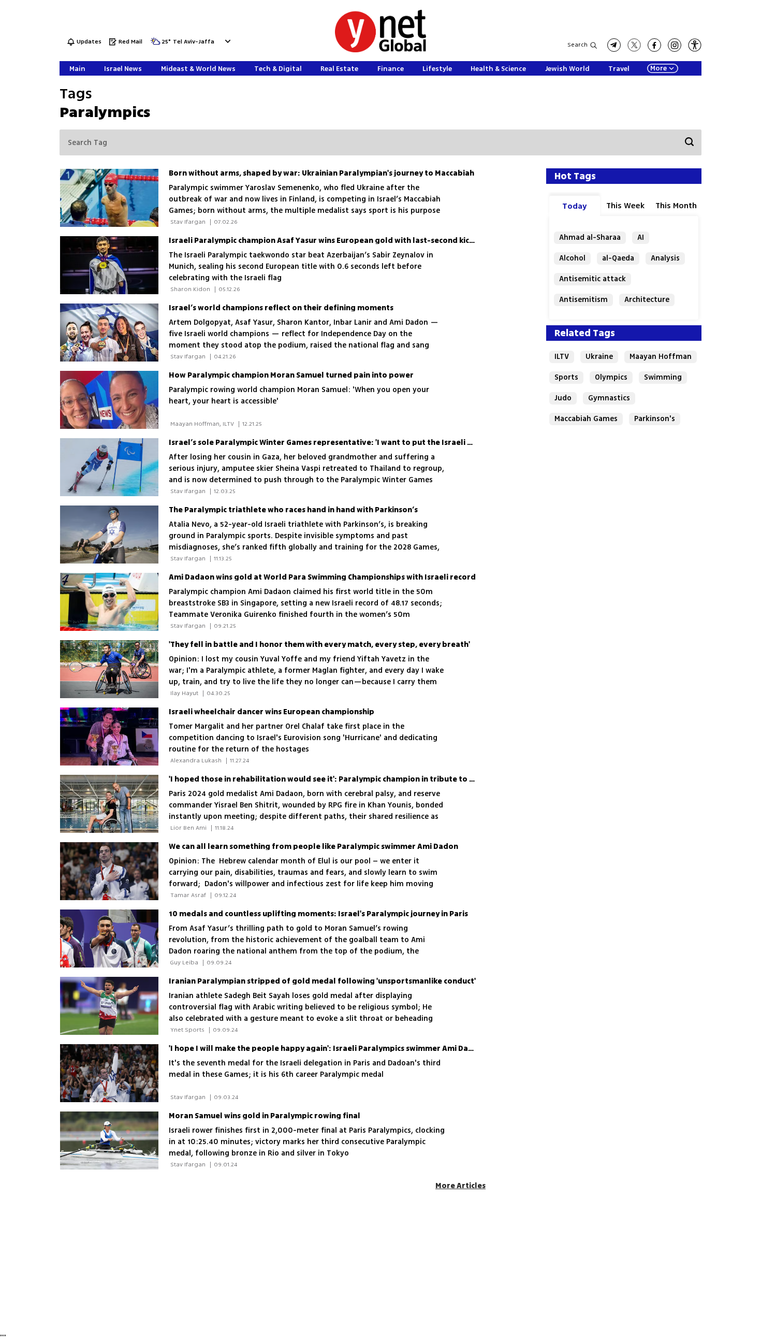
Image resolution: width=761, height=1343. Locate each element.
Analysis (665, 258)
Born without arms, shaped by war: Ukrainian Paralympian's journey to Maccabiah (321, 173)
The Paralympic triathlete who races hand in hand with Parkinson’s (293, 509)
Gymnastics (609, 398)
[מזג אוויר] (155, 44)
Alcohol (572, 258)
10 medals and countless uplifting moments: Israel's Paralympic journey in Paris (318, 913)
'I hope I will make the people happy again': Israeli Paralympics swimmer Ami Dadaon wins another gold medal (376, 1048)
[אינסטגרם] (674, 45)
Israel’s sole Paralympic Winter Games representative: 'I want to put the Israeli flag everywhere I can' (359, 442)
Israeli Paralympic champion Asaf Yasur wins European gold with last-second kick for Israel (339, 240)
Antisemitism (583, 299)
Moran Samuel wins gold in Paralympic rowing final (264, 1115)
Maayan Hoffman (661, 356)
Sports (566, 377)
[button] (226, 41)
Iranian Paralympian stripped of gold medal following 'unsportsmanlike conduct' (322, 981)
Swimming (663, 377)
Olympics (611, 377)
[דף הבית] (380, 50)
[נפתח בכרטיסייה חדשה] (614, 45)
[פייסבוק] (654, 45)
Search (577, 44)
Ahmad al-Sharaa (590, 237)
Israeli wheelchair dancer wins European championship (271, 711)
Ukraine (599, 356)
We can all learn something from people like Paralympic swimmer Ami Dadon (313, 846)
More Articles (460, 1185)
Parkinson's (654, 418)
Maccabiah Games (586, 418)
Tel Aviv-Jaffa (193, 42)
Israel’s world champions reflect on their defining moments (281, 307)
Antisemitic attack (592, 278)
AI (640, 237)
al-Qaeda (618, 258)
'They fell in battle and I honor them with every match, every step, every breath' (319, 644)
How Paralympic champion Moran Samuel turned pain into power (291, 375)
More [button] (658, 68)
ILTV (561, 356)
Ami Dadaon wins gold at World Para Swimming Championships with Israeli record (322, 577)
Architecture (646, 299)
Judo (563, 398)
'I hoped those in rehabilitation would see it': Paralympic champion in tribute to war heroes (340, 779)
